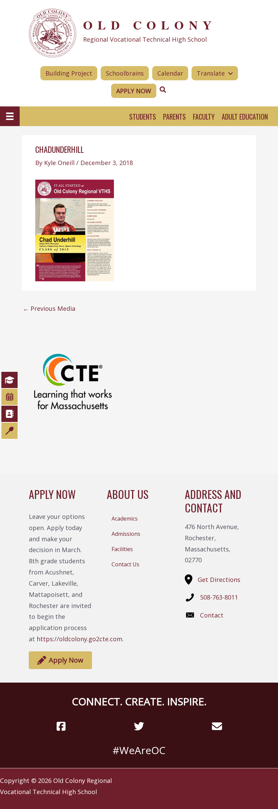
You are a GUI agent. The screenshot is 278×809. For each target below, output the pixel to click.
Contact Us (125, 564)
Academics (125, 518)
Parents (174, 117)
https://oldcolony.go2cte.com (79, 639)
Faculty (204, 117)
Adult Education (245, 117)
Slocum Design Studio (224, 780)
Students (142, 117)
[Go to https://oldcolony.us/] (139, 32)
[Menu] (10, 116)
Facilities (122, 549)
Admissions (126, 534)
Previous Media (49, 308)
